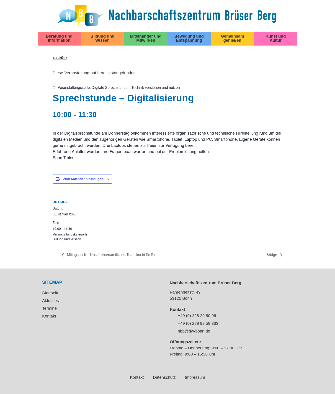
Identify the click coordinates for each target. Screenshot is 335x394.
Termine (49, 308)
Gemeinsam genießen (232, 38)
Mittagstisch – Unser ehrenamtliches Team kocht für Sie (111, 255)
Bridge (272, 255)
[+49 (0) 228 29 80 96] (172, 316)
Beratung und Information (59, 38)
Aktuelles (50, 300)
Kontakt (49, 316)
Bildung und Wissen (102, 38)
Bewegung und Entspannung (189, 38)
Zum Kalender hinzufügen (83, 179)
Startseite (50, 293)
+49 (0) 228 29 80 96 (197, 315)
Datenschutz (164, 377)
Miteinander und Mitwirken (146, 38)
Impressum (195, 377)
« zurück (60, 58)
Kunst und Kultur (275, 38)
